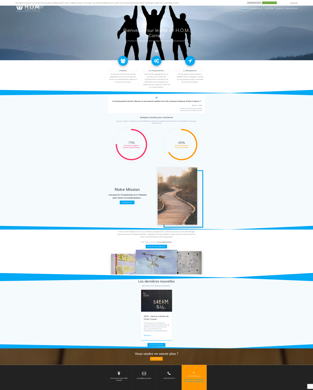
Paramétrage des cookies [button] (254, 3)
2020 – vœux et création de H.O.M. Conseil (156, 317)
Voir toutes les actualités (156, 345)
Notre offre (269, 8)
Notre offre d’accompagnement (156, 246)
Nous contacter (291, 8)
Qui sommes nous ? (256, 8)
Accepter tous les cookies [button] (269, 3)
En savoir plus (294, 3)
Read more (147, 335)
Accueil (244, 8)
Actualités (279, 8)
